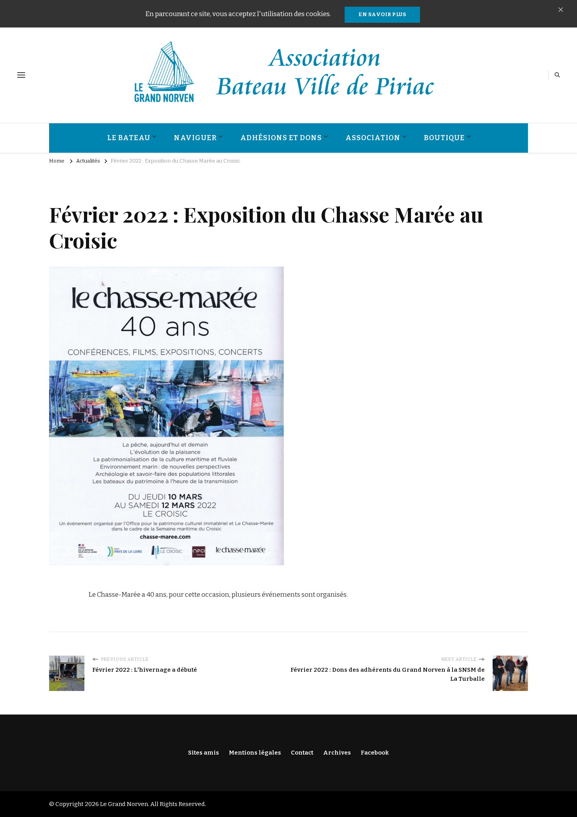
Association (372, 137)
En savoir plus (382, 14)
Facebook (375, 752)
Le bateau (128, 137)
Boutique (444, 137)
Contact (302, 752)
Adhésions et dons (281, 137)
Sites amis (203, 752)
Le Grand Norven (124, 804)
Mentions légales (255, 752)
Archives (337, 752)
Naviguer (195, 137)
